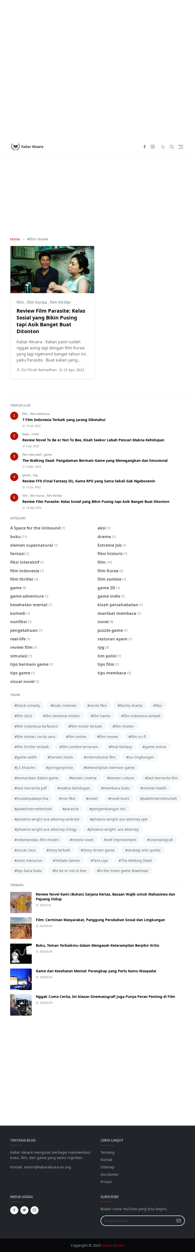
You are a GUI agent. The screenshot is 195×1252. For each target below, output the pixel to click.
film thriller (60, 302)
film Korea (37, 302)
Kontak (106, 1159)
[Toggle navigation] (180, 147)
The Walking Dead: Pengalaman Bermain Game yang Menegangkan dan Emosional (95, 460)
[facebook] (144, 147)
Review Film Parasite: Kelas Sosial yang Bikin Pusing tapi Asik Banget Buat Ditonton (51, 321)
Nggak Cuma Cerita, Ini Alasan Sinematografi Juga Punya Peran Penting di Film (105, 996)
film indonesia (40, 414)
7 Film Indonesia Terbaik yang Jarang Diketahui (63, 419)
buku (26, 434)
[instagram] (153, 147)
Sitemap (108, 1167)
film (21, 302)
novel (35, 434)
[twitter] (24, 1210)
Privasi (106, 1181)
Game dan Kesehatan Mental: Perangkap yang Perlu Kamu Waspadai (96, 971)
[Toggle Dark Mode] (163, 147)
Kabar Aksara (113, 1245)
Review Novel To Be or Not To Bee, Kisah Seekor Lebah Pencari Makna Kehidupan (93, 440)
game (48, 454)
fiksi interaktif (32, 454)
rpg (35, 475)
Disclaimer (110, 1174)
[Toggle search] (171, 146)
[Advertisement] (97, 70)
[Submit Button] (178, 1220)
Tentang (108, 1152)
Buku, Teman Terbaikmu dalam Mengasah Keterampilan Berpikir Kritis (97, 945)
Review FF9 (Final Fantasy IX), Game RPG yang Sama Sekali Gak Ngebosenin (88, 481)
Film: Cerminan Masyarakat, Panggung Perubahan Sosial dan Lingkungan (100, 919)
